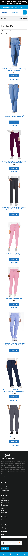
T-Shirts (3, 498)
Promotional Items (5, 502)
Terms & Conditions (5, 490)
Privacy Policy (4, 488)
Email (2, 534)
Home (19, 18)
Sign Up (2, 510)
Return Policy (4, 486)
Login (2, 508)
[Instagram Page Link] (5, 528)
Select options (14, 75)
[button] (14, 79)
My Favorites (4, 512)
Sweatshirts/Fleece (5, 500)
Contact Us (3, 519)
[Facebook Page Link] (2, 528)
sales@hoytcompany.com (8, 7)
